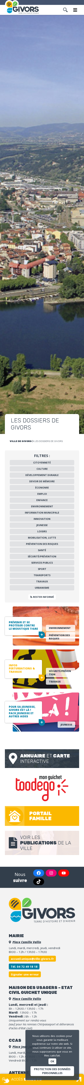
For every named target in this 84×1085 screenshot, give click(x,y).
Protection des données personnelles (52, 1071)
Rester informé (43, 597)
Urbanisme (42, 587)
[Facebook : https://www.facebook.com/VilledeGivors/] (38, 873)
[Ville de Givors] (23, 7)
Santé (42, 550)
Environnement (42, 506)
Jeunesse (42, 525)
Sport (42, 569)
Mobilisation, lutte (42, 537)
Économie (42, 487)
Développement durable (42, 475)
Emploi (42, 494)
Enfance (42, 500)
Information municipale (42, 512)
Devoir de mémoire (42, 481)
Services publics (42, 562)
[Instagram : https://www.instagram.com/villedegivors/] (51, 873)
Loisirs (42, 531)
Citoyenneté (42, 462)
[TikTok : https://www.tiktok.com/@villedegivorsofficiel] (38, 881)
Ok (52, 1061)
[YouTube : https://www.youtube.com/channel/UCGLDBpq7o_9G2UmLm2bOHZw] (63, 873)
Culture (42, 469)
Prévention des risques (42, 544)
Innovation (42, 519)
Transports (42, 575)
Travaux (42, 581)
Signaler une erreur (25, 974)
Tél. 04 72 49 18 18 (24, 966)
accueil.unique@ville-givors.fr (32, 959)
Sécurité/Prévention (42, 556)
